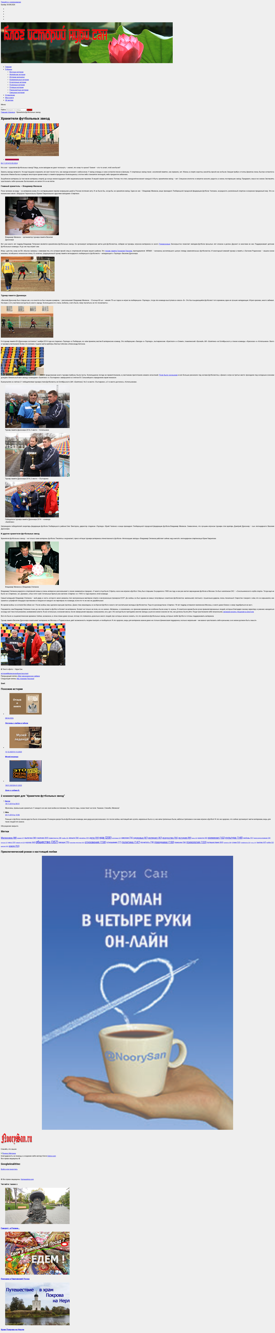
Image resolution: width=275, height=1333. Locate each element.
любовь (248, 838)
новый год (20, 842)
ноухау (30, 842)
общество (20, 674)
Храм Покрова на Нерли (12, 1329)
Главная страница (8, 112)
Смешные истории (16, 93)
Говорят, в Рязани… (10, 1228)
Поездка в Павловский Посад (15, 1279)
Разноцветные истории (18, 90)
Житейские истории (17, 75)
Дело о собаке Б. (12, 790)
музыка (4, 842)
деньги (74, 838)
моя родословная (262, 838)
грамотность (55, 838)
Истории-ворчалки (16, 77)
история (4, 674)
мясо (11, 842)
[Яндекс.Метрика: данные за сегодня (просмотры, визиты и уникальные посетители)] (8, 1153)
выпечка (30, 838)
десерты (84, 838)
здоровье (140, 838)
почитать (147, 842)
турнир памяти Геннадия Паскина (118, 251)
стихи (236, 842)
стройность (245, 842)
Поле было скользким (168, 375)
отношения (114, 842)
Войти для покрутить (9, 1169)
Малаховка (11, 674)
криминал (216, 837)
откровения (95, 842)
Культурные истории (17, 82)
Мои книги (9, 98)
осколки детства (77, 842)
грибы (65, 838)
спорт (26, 674)
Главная (8, 67)
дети (94, 837)
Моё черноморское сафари (29, 676)
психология (196, 842)
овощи (64, 842)
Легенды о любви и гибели (16, 723)
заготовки (116, 838)
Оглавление (10, 95)
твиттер (261, 842)
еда (106, 837)
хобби (270, 842)
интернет (155, 838)
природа (180, 842)
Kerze (7, 801)
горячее (42, 838)
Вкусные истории (16, 72)
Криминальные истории (19, 80)
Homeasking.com (27, 1179)
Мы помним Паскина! (25, 679)
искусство (170, 838)
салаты (227, 842)
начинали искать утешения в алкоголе (238, 612)
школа (4, 846)
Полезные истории (17, 85)
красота (202, 838)
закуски (127, 838)
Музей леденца (11, 757)
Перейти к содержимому (11, 2)
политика (131, 842)
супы (253, 842)
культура (234, 837)
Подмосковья (164, 244)
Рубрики (8, 69)
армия (20, 838)
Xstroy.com (51, 1156)
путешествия (215, 842)
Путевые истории (16, 87)
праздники (164, 842)
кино (194, 838)
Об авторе (9, 100)
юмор (14, 846)
